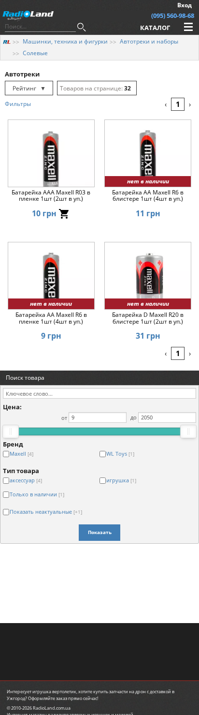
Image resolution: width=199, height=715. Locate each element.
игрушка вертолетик (54, 691)
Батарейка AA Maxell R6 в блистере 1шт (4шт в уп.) (148, 196)
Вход (184, 5)
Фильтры (18, 104)
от (64, 417)
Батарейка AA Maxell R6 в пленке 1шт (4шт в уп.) (51, 318)
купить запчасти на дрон (119, 691)
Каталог (155, 27)
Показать (100, 532)
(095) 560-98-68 (172, 15)
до (133, 417)
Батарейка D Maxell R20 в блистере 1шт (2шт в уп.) (148, 318)
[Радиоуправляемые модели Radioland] (7, 41)
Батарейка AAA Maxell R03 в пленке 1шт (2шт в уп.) (51, 196)
